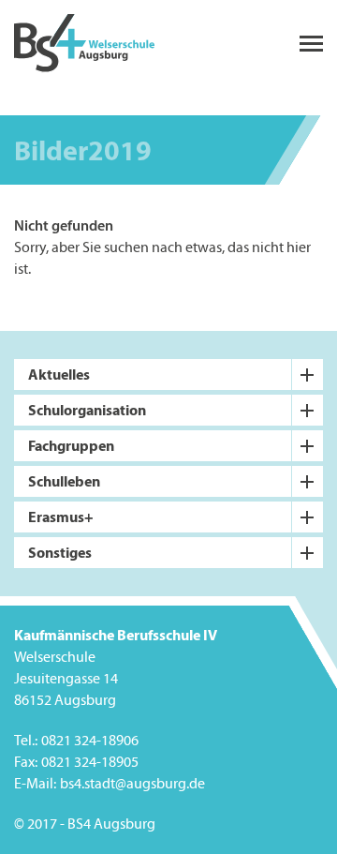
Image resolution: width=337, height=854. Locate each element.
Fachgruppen (71, 445)
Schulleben (64, 481)
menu (311, 44)
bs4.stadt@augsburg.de (132, 784)
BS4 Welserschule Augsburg (84, 43)
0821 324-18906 (90, 741)
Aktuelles (59, 374)
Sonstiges (60, 552)
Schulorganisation (87, 409)
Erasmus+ (61, 516)
